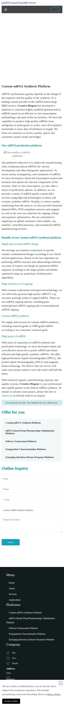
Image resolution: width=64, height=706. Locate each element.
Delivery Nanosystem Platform (21, 441)
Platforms (17, 65)
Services (13, 594)
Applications (15, 600)
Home (6, 65)
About (12, 588)
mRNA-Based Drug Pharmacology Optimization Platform (30, 620)
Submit (11, 542)
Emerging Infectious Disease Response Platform (30, 457)
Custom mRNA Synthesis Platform (23, 422)
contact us (7, 395)
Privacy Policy (54, 694)
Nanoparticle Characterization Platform (26, 449)
